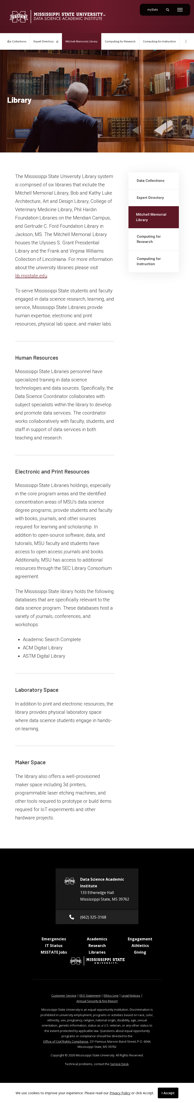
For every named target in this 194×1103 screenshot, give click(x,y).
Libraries (97, 952)
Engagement (140, 939)
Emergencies (54, 939)
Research (97, 945)
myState (154, 9)
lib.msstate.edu (31, 276)
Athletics (140, 945)
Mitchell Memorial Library (83, 41)
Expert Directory (44, 41)
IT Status (53, 945)
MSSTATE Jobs (54, 952)
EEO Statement (90, 995)
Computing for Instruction (159, 41)
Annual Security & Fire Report (97, 1001)
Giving (140, 952)
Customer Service (63, 995)
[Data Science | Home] (57, 16)
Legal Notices (131, 995)
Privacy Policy (120, 1093)
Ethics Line (111, 995)
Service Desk (119, 1064)
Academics (97, 939)
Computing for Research (120, 41)
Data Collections (150, 181)
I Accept (168, 1093)
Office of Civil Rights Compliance (65, 1041)
